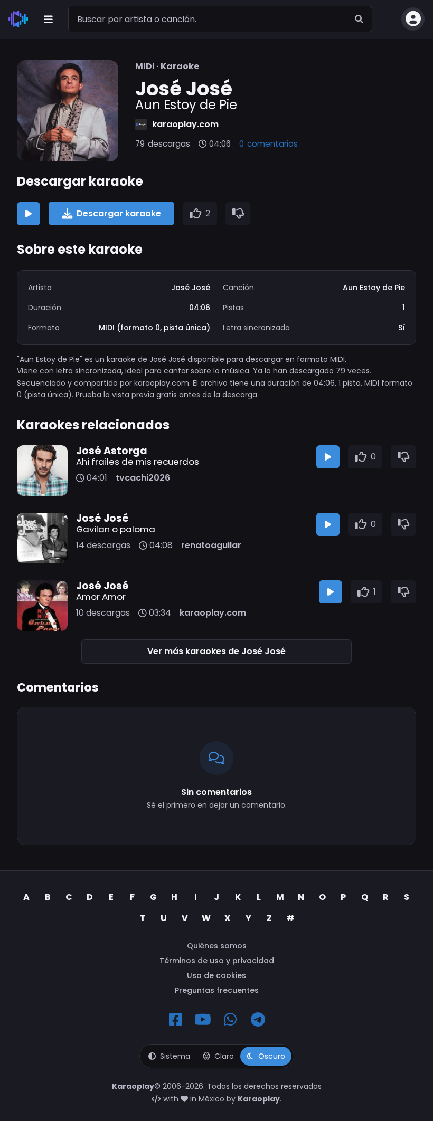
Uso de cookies (216, 975)
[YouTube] (202, 1019)
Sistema (175, 1056)
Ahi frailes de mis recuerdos (137, 461)
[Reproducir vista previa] (28, 213)
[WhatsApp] (230, 1019)
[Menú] (48, 19)
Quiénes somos (217, 946)
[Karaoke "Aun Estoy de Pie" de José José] (67, 110)
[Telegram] (257, 1019)
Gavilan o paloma (115, 529)
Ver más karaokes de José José (216, 651)
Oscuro (271, 1056)
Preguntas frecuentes (217, 990)
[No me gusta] (238, 213)
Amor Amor (101, 596)
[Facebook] (175, 1019)
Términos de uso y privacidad (216, 960)
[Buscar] (359, 19)
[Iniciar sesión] (413, 19)
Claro (224, 1056)
